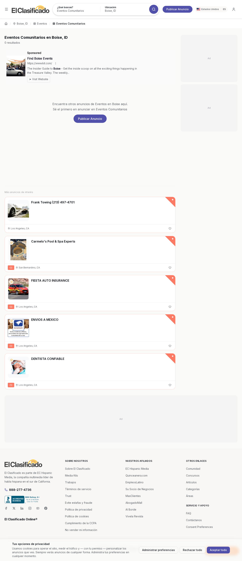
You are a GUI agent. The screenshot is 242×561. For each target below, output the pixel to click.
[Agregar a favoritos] (170, 228)
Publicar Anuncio (177, 9)
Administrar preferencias (158, 550)
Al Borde (131, 509)
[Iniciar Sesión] (233, 9)
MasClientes (133, 495)
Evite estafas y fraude (78, 502)
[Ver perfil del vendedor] (11, 243)
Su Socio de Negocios (140, 489)
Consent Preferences (199, 526)
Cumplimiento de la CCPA (80, 523)
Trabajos (70, 482)
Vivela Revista (134, 516)
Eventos (42, 23)
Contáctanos (194, 520)
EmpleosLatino (134, 482)
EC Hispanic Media (137, 468)
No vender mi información (81, 530)
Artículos (191, 482)
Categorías (193, 489)
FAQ (188, 513)
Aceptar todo (218, 550)
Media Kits (71, 475)
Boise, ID (22, 23)
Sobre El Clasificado (77, 468)
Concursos (192, 475)
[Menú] (6, 9)
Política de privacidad (78, 509)
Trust (68, 495)
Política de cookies (77, 516)
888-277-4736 (20, 490)
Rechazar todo (192, 550)
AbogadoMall (134, 502)
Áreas (189, 495)
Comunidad (193, 468)
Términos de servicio (78, 489)
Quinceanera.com (136, 475)
